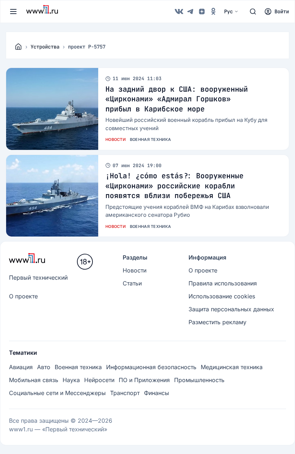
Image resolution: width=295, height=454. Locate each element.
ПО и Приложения (144, 380)
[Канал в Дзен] (202, 11)
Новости (115, 139)
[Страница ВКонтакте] (179, 11)
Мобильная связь (33, 380)
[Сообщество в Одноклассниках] (213, 11)
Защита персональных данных (231, 309)
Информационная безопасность (151, 367)
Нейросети (99, 380)
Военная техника (150, 139)
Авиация (21, 367)
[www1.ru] (18, 46)
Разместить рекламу (217, 322)
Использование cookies (222, 296)
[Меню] (13, 11)
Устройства (45, 46)
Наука (71, 380)
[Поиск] (253, 11)
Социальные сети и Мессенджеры (57, 392)
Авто (43, 367)
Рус (228, 11)
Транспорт (125, 392)
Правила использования (223, 283)
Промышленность (199, 380)
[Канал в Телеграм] (190, 11)
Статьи (132, 283)
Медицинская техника (232, 367)
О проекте (23, 296)
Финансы (156, 392)
